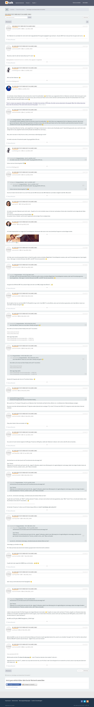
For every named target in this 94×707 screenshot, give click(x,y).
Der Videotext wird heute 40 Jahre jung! (18, 14)
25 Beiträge (85, 17)
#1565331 (85, 293)
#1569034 (85, 450)
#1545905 (85, 26)
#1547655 (85, 110)
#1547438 (85, 46)
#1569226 (85, 516)
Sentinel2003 (17, 28)
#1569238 (85, 572)
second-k (16, 250)
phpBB (13, 705)
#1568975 (85, 432)
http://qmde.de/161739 (12, 654)
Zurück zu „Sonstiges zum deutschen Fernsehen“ (18, 675)
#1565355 (85, 413)
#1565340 (85, 346)
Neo (15, 224)
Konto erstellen (77, 2)
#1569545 (85, 627)
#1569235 (85, 553)
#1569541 (85, 589)
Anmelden (85, 2)
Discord (8, 242)
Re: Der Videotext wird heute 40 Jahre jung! (24, 46)
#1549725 (85, 201)
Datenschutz (15, 700)
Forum (27, 3)
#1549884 (85, 247)
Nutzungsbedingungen (24, 700)
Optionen (80, 670)
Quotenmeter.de (20, 3)
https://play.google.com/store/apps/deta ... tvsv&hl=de (20, 340)
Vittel (15, 316)
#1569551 (85, 644)
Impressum (8, 700)
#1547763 (85, 172)
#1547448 (85, 68)
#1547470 (85, 86)
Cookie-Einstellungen (36, 700)
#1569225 (85, 472)
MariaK (16, 630)
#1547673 (85, 148)
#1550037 (85, 265)
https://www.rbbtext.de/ (13, 333)
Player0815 (17, 453)
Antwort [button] (9, 22)
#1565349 (85, 388)
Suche (34, 3)
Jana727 (16, 204)
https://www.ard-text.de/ (13, 332)
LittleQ (16, 89)
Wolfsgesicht (17, 70)
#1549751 (85, 222)
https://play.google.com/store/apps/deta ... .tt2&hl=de (20, 338)
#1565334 (85, 313)
